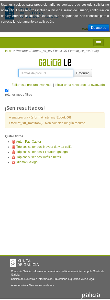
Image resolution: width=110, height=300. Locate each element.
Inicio (9, 51)
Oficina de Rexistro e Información (31, 278)
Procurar (82, 72)
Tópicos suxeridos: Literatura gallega (42, 152)
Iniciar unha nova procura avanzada (80, 85)
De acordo (98, 28)
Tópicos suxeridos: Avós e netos (38, 157)
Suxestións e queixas (66, 278)
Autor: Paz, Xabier (28, 141)
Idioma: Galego (27, 162)
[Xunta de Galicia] (24, 263)
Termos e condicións (42, 285)
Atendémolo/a (19, 285)
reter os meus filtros (18, 94)
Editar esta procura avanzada (32, 85)
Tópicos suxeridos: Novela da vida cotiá (44, 147)
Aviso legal (87, 278)
